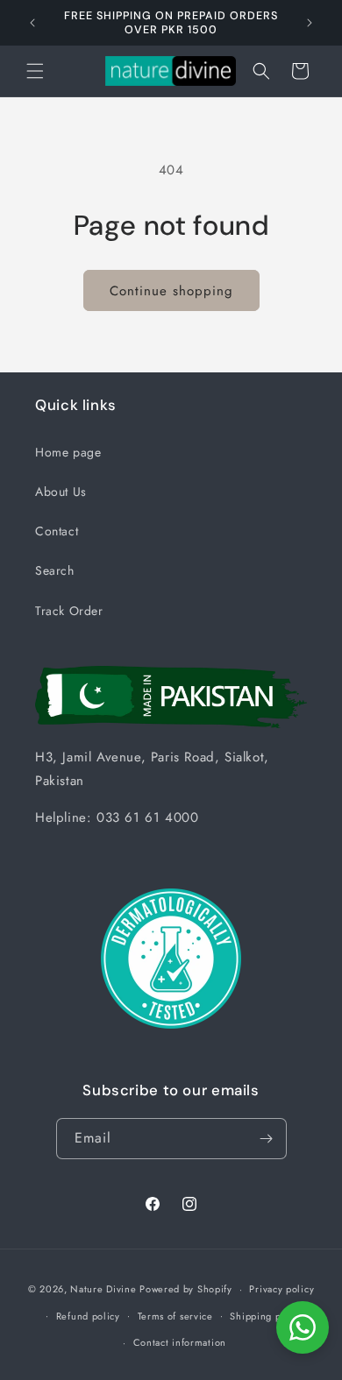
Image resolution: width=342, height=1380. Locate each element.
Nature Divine (103, 1289)
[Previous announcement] (32, 23)
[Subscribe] (266, 1138)
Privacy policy (281, 1289)
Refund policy (88, 1316)
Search (55, 570)
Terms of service (175, 1316)
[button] (35, 71)
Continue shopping (171, 291)
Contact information (179, 1342)
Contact (56, 531)
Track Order (69, 610)
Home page (68, 452)
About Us (61, 491)
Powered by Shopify (185, 1289)
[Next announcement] (309, 23)
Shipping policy (266, 1316)
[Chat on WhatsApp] (302, 1327)
